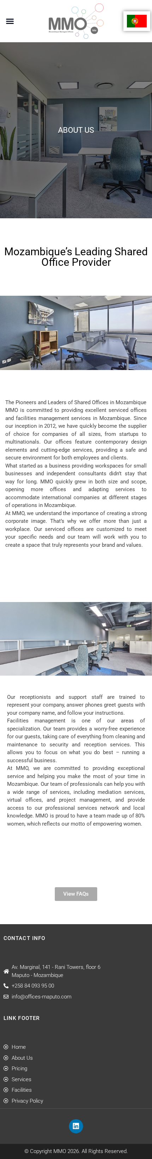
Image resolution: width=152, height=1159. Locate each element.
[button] (10, 21)
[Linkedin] (76, 1126)
